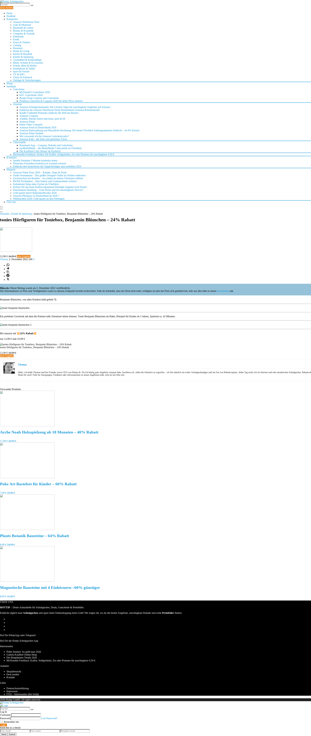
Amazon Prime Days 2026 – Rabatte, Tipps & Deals (40, 172)
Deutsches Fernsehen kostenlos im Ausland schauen (39, 163)
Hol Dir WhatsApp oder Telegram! (18, 635)
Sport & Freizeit (21, 71)
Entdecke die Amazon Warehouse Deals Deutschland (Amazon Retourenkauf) (59, 110)
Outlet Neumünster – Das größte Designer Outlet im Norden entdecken (49, 175)
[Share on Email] (7, 622)
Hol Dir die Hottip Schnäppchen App (19, 640)
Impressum (12, 691)
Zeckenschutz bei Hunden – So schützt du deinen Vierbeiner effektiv (48, 178)
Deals (9, 13)
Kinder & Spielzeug (23, 57)
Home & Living (21, 51)
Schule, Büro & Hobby (25, 65)
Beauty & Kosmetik (23, 30)
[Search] (1, 211)
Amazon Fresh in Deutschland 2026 (37, 127)
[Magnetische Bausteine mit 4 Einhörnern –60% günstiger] (27, 580)
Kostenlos (11, 157)
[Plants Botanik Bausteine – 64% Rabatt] (27, 529)
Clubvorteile (19, 142)
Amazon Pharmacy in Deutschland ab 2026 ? (36, 195)
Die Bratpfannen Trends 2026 (21, 657)
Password (5, 718)
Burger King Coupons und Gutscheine (39, 98)
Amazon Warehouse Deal (26, 22)
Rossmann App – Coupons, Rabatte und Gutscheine (46, 145)
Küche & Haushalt (22, 54)
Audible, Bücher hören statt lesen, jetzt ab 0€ (42, 118)
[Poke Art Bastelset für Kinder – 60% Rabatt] (27, 477)
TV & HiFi (18, 74)
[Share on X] (7, 279)
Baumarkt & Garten (23, 27)
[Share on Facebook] (7, 276)
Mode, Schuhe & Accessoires (28, 62)
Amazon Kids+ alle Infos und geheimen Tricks (43, 139)
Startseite (4, 213)
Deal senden (12, 674)
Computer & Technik (24, 33)
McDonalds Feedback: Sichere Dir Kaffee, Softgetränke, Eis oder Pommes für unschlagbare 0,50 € (63, 154)
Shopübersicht (13, 671)
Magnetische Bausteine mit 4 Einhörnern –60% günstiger (50, 587)
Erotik (16, 39)
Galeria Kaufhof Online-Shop (21, 654)
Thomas (4, 259)
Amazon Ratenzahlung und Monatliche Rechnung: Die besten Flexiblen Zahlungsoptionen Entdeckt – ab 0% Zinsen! (79, 130)
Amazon (17, 104)
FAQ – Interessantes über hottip (22, 694)
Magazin (10, 169)
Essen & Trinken (21, 42)
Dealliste (10, 16)
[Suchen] (32, 5)
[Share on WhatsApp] (7, 265)
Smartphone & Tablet (24, 68)
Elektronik (18, 36)
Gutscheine (18, 89)
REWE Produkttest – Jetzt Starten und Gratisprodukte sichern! (45, 181)
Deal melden (6, 7)
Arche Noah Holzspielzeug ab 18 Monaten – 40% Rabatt (49, 432)
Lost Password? (49, 718)
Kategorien (12, 19)
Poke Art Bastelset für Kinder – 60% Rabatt (38, 484)
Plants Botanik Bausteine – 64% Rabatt (34, 536)
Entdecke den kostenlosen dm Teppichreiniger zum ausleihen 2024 (47, 166)
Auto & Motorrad (22, 24)
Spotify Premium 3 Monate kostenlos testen (35, 160)
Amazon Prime (27, 121)
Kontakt (10, 677)
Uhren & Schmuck (22, 77)
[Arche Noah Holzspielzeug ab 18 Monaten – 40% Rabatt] (27, 425)
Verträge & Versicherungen (27, 80)
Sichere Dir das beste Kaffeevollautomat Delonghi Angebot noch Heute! (50, 187)
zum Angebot (24, 256)
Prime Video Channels (30, 124)
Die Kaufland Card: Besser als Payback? (40, 151)
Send (3, 734)
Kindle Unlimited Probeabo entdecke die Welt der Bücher (48, 113)
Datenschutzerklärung (17, 688)
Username (5, 715)
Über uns (11, 202)
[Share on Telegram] (7, 269)
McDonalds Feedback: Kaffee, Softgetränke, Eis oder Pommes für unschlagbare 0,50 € (50, 660)
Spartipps (11, 86)
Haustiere (18, 48)
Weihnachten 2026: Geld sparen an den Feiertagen (38, 198)
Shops (9, 83)
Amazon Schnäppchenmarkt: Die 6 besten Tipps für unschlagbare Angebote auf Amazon (64, 107)
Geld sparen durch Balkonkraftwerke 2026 (35, 192)
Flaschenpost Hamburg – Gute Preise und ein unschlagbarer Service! (48, 190)
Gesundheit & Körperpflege (27, 59)
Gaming (17, 45)
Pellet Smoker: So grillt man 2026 (23, 651)
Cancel (12, 734)
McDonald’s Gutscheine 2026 (34, 92)
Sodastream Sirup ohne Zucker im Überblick (36, 184)
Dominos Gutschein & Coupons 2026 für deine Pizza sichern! (51, 101)
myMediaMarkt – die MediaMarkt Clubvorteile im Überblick (50, 148)
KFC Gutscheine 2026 (31, 95)
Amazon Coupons (28, 115)
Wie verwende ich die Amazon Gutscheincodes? (44, 136)
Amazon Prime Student (31, 133)
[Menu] (1, 207)
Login (3, 725)
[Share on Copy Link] (7, 272)
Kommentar (223, 291)
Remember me (11, 721)
